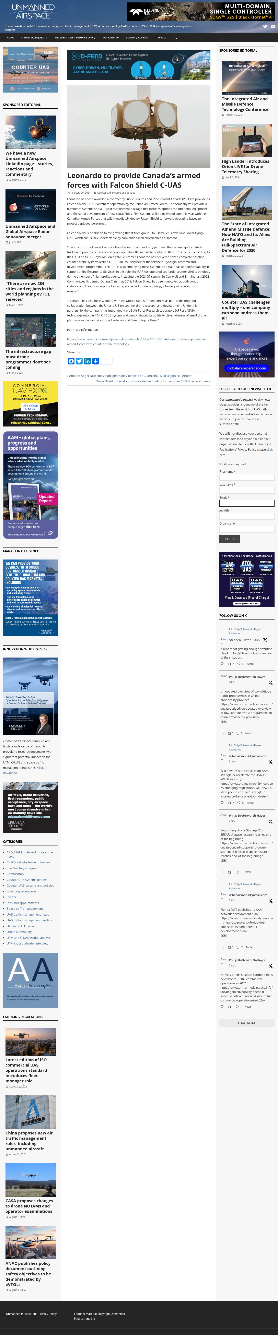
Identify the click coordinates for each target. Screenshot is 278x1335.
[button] (175, 37)
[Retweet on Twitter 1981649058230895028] (231, 1007)
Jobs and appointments (23, 903)
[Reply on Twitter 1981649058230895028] (223, 1007)
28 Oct (257, 640)
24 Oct (232, 965)
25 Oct (232, 900)
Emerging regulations (21, 891)
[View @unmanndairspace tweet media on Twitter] (224, 721)
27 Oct (232, 761)
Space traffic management (25, 909)
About (10, 37)
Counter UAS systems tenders (27, 880)
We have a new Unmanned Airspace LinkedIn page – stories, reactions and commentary (29, 163)
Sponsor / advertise (137, 37)
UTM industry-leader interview (27, 943)
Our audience (111, 37)
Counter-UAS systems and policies (116, 192)
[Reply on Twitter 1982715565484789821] (223, 873)
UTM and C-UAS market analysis (29, 938)
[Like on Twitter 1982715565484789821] (238, 873)
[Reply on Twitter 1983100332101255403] (223, 664)
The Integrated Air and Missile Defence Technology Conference (245, 104)
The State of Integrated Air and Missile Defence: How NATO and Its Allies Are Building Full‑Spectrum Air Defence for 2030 (246, 237)
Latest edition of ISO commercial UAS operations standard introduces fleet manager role (26, 1070)
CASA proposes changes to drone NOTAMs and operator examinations (29, 1206)
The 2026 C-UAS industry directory (75, 37)
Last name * (227, 484)
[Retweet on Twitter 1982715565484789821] (231, 873)
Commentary (15, 874)
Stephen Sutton (240, 640)
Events (11, 897)
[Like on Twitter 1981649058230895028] (238, 1007)
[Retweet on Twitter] (230, 628)
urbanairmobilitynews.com (248, 756)
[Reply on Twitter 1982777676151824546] (223, 803)
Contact (161, 37)
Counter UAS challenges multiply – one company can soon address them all (246, 310)
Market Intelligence (32, 37)
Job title (224, 510)
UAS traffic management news (28, 914)
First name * (227, 471)
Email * (224, 497)
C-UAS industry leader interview (28, 862)
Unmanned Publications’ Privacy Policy (31, 1313)
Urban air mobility (19, 932)
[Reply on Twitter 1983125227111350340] (223, 734)
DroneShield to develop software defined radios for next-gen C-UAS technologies (152, 381)
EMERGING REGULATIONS (23, 1017)
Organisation (227, 523)
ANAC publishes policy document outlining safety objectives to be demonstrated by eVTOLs (28, 1274)
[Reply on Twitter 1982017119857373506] (223, 948)
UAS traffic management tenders (29, 920)
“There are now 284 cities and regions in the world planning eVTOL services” (29, 291)
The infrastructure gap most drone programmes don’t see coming (28, 359)
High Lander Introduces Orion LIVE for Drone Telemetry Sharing (245, 166)
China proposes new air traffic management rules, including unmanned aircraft (29, 1141)
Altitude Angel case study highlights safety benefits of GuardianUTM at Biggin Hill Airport (130, 376)
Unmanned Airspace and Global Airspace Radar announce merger (30, 232)
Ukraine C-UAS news (21, 926)
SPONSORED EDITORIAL (22, 105)
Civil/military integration (23, 868)
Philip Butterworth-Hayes (247, 677)
